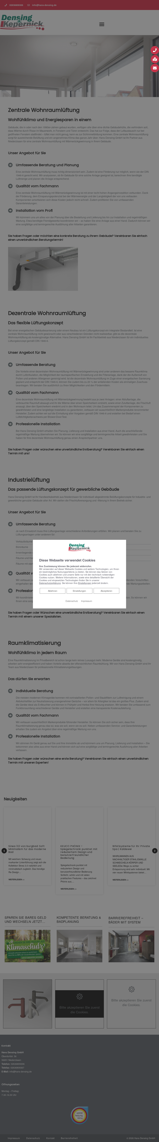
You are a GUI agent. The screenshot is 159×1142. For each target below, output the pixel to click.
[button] (155, 50)
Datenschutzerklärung (50, 583)
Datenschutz (72, 601)
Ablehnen (52, 590)
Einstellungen (79, 590)
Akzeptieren (106, 590)
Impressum (86, 601)
